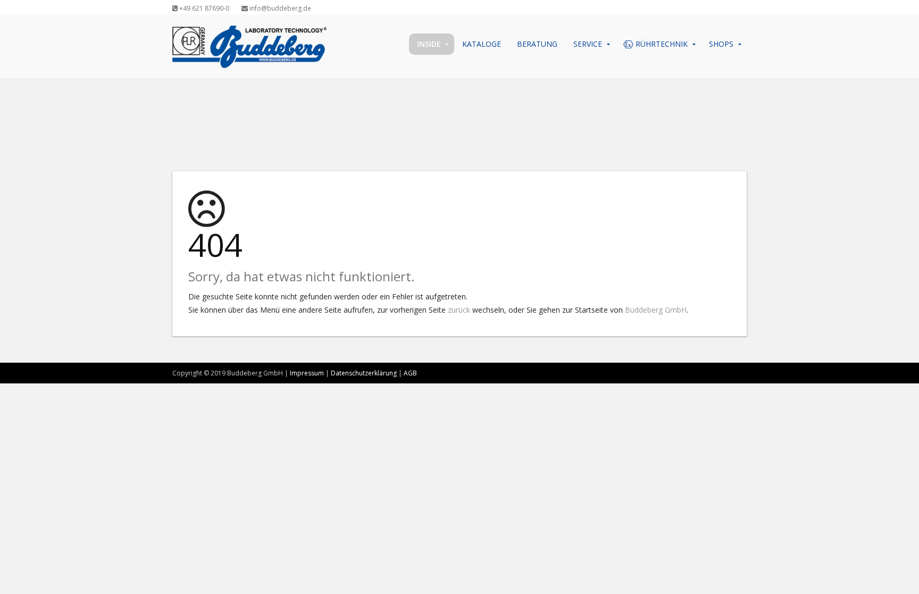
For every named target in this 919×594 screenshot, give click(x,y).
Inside (429, 44)
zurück (459, 310)
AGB (410, 373)
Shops (721, 44)
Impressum (307, 373)
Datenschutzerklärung (364, 373)
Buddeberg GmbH (656, 310)
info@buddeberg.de (279, 8)
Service (587, 44)
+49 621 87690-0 (203, 8)
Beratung (537, 44)
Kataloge (481, 44)
